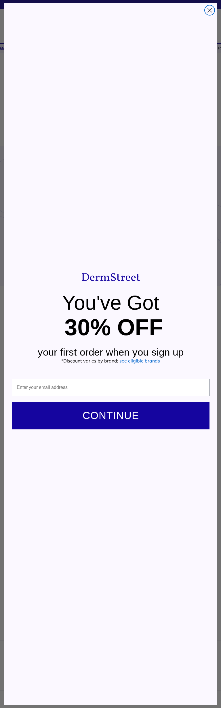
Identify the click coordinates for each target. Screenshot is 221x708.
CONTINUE (111, 415)
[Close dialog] (210, 10)
